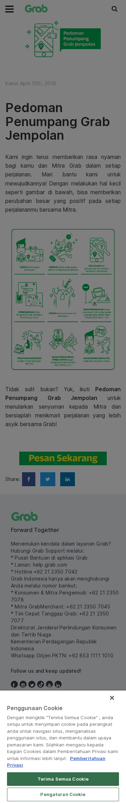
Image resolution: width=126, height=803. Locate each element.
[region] (63, 747)
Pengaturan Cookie (62, 794)
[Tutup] (112, 698)
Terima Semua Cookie (63, 779)
